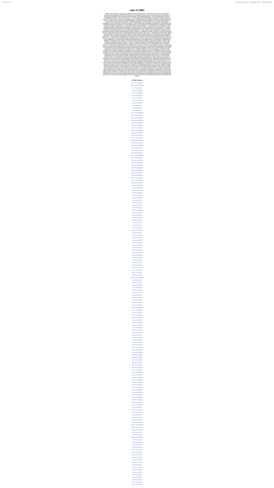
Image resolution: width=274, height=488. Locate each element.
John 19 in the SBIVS (137, 405)
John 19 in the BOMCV (137, 165)
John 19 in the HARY (137, 235)
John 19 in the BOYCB (137, 190)
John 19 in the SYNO (137, 422)
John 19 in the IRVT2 (137, 265)
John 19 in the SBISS (137, 390)
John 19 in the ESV (137, 222)
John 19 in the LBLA (137, 290)
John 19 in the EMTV (137, 220)
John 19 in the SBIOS (137, 385)
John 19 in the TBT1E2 (137, 430)
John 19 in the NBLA (137, 325)
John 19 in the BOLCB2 (137, 163)
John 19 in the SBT (137, 407)
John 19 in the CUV (137, 202)
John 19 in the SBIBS (137, 355)
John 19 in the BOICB (137, 143)
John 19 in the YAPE (137, 482)
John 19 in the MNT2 (137, 315)
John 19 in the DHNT (137, 212)
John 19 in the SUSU (137, 417)
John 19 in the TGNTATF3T (137, 437)
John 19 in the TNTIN (137, 452)
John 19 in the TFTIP (137, 432)
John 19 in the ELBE (137, 217)
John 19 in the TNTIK (137, 447)
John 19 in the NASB (137, 322)
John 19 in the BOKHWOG (137, 155)
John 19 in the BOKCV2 (137, 153)
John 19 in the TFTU (137, 435)
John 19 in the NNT (137, 337)
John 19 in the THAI (137, 440)
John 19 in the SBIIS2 (137, 372)
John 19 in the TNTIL (137, 449)
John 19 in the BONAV (137, 168)
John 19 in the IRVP (137, 260)
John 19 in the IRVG (137, 245)
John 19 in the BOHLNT (137, 138)
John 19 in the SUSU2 (137, 420)
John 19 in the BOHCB (137, 133)
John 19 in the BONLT (137, 173)
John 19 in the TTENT (137, 462)
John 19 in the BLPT (137, 108)
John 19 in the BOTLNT (137, 185)
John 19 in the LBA (137, 287)
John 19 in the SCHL (137, 412)
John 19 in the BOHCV (137, 135)
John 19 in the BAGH (137, 90)
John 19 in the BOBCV (137, 123)
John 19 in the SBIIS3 (137, 375)
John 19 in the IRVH (137, 247)
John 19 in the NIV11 (137, 335)
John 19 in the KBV (137, 280)
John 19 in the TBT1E (137, 427)
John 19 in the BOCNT (137, 125)
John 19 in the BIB (137, 105)
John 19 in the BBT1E (137, 95)
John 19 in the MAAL (137, 297)
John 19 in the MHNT (137, 305)
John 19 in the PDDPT (137, 345)
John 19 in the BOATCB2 (137, 120)
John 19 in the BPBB (137, 192)
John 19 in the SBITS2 (137, 395)
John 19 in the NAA (137, 320)
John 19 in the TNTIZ (137, 457)
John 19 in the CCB (137, 200)
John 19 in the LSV (137, 295)
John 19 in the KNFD (137, 285)
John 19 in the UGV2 (137, 469)
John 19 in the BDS (137, 98)
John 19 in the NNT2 (137, 340)
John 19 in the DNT (137, 215)
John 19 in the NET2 (137, 332)
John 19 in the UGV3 (137, 472)
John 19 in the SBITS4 (137, 400)
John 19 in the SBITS (137, 392)
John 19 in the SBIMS (137, 382)
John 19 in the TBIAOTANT (137, 425)
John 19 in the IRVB (137, 242)
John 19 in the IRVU (137, 267)
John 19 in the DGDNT (137, 210)
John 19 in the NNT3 (137, 342)
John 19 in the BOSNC (137, 183)
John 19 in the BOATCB (137, 118)
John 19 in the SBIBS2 (137, 357)
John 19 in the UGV (137, 467)
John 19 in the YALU (137, 479)
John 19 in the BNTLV (137, 115)
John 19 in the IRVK (137, 250)
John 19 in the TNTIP (137, 454)
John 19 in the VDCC (137, 477)
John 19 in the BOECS (137, 128)
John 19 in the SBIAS (137, 352)
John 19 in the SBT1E (137, 410)
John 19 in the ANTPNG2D (137, 85)
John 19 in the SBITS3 (137, 397)
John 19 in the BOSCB (137, 180)
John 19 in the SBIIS (137, 370)
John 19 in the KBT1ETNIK (137, 277)
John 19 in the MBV (137, 300)
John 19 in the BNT (137, 110)
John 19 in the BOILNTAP (137, 145)
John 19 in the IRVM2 (137, 255)
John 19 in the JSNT (137, 272)
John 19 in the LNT (137, 292)
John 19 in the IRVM (137, 252)
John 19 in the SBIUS (137, 402)
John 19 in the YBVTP (137, 484)
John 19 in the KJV (137, 282)
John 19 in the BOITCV (137, 148)
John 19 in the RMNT (137, 350)
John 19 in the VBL (137, 474)
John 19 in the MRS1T (137, 317)
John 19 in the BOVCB (137, 187)
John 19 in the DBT (137, 207)
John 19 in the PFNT (137, 347)
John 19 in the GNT (137, 232)
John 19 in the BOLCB (137, 160)
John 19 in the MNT (137, 312)
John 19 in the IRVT (137, 262)
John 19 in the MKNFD (137, 307)
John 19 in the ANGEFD (137, 83)
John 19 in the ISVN (137, 270)
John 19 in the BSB (137, 197)
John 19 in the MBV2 (137, 302)
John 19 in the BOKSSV (137, 158)
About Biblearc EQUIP (267, 2)
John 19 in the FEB (137, 227)
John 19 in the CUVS (137, 205)
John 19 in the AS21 (137, 88)
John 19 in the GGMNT (137, 230)
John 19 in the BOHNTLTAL (137, 140)
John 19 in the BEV (137, 100)
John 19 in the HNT (137, 237)
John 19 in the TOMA (137, 459)
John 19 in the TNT (137, 445)
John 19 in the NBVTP (137, 330)
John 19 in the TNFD (137, 442)
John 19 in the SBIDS (137, 362)
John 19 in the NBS (137, 327)
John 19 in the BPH (137, 195)
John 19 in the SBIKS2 (137, 380)
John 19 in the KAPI (137, 275)
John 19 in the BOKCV (137, 150)
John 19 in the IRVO (137, 257)
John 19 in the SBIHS (137, 367)
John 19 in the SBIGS (137, 365)
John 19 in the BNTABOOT (137, 113)
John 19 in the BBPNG (137, 93)
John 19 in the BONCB (137, 170)
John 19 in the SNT (137, 415)
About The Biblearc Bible (241, 2)
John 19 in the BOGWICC (137, 130)
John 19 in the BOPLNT (137, 178)
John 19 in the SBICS (137, 360)
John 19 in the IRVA (137, 240)
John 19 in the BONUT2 (137, 175)
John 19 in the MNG (137, 310)
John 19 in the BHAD (137, 103)
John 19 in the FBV (137, 225)
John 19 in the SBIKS (137, 377)
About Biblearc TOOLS (254, 2)
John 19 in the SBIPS (137, 387)
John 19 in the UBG (137, 464)
